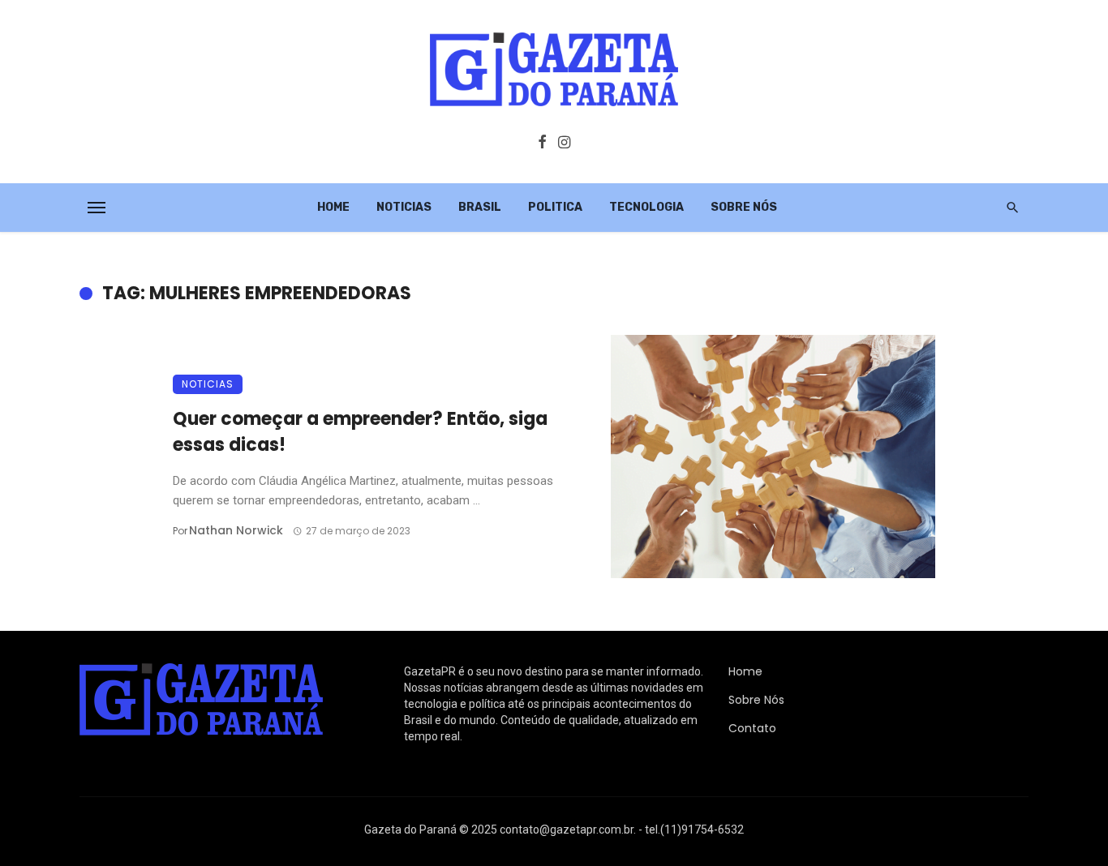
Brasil (479, 207)
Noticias (404, 207)
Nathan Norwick (236, 530)
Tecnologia (646, 207)
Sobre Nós (744, 207)
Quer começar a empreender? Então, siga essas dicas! (360, 432)
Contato (752, 728)
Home (333, 207)
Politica (555, 207)
